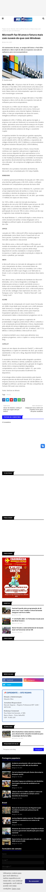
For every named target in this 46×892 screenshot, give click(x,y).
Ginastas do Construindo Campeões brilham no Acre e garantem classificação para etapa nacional (28, 831)
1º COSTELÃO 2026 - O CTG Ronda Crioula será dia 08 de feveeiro (28, 620)
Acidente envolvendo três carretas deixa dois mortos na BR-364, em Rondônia (26, 764)
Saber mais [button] (16, 889)
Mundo (13, 29)
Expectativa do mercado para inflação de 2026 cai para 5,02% (26, 840)
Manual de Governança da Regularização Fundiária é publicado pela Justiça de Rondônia (26, 810)
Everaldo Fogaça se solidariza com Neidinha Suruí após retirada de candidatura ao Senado (27, 783)
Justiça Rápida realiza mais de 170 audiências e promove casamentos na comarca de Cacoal (28, 820)
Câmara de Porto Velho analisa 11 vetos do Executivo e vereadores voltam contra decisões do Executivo (27, 794)
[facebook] (12, 680)
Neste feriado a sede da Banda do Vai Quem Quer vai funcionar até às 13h (27, 629)
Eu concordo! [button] (34, 881)
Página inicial (6, 29)
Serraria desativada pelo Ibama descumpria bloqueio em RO (27, 773)
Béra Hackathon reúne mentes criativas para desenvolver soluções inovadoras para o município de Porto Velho (27, 734)
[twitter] (12, 684)
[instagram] (34, 680)
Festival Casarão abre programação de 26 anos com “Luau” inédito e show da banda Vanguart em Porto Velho (27, 610)
